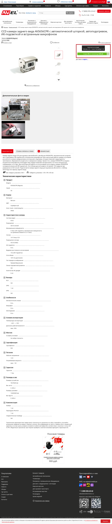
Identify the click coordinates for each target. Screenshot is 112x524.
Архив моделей (37, 496)
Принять (105, 521)
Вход (5, 2)
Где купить (4, 492)
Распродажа (36, 494)
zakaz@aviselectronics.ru (86, 494)
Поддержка (4, 484)
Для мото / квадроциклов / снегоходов (44, 484)
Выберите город (31, 13)
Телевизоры (36, 478)
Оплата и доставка (7, 494)
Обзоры (3, 489)
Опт (2, 479)
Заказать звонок (104, 11)
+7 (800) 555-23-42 (88, 11)
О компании (5, 476)
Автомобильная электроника (41, 476)
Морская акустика (38, 486)
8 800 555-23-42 (87, 491)
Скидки (3, 497)
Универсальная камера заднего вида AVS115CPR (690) (53, 457)
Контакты (4, 499)
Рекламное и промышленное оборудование (46, 481)
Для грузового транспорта (41, 489)
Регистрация (12, 2)
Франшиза (4, 482)
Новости (3, 487)
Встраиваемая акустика (40, 491)
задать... (85, 59)
